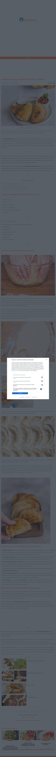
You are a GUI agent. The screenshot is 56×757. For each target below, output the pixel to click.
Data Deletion (21, 397)
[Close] (47, 360)
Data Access (28, 397)
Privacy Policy (34, 397)
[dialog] (28, 378)
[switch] (41, 377)
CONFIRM (20, 393)
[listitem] (28, 374)
